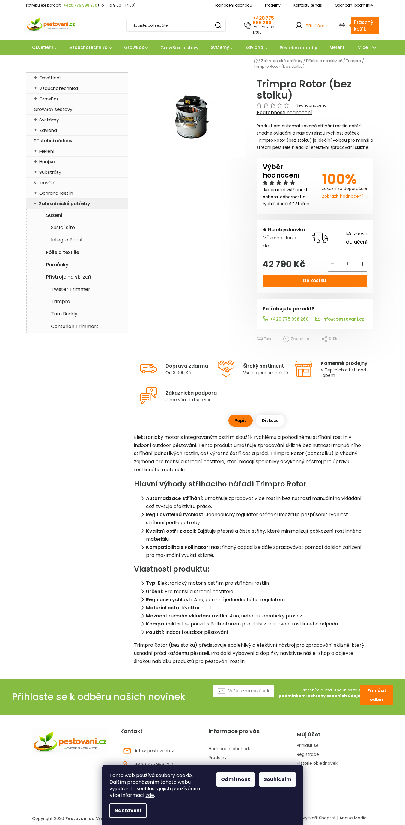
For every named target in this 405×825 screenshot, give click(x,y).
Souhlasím (277, 779)
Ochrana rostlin (56, 193)
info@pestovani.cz (343, 319)
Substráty (50, 172)
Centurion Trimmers (75, 326)
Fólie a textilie (62, 252)
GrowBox (49, 99)
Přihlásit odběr (376, 695)
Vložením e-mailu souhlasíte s (319, 693)
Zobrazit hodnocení (342, 196)
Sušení (54, 215)
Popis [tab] (240, 421)
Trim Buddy (64, 313)
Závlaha (48, 130)
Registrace (308, 754)
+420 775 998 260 (263, 20)
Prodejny (273, 5)
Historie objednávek (317, 763)
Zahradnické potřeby (64, 203)
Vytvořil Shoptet (319, 818)
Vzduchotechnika (58, 88)
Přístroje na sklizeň (68, 277)
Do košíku (314, 280)
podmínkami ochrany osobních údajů (319, 696)
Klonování (44, 182)
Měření (46, 151)
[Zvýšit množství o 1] (362, 263)
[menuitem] (44, 47)
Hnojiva (47, 161)
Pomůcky (57, 264)
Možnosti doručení (356, 237)
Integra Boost (67, 239)
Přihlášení (316, 25)
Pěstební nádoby (53, 141)
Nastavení (128, 810)
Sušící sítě (63, 227)
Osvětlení (50, 78)
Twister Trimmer (70, 289)
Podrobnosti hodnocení (284, 112)
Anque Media (353, 818)
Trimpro (60, 301)
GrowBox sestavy (53, 109)
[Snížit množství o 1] (332, 263)
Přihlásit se (308, 745)
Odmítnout (235, 779)
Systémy (49, 120)
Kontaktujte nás (307, 5)
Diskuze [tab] (270, 421)
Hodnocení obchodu (233, 5)
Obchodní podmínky (354, 5)
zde (150, 795)
